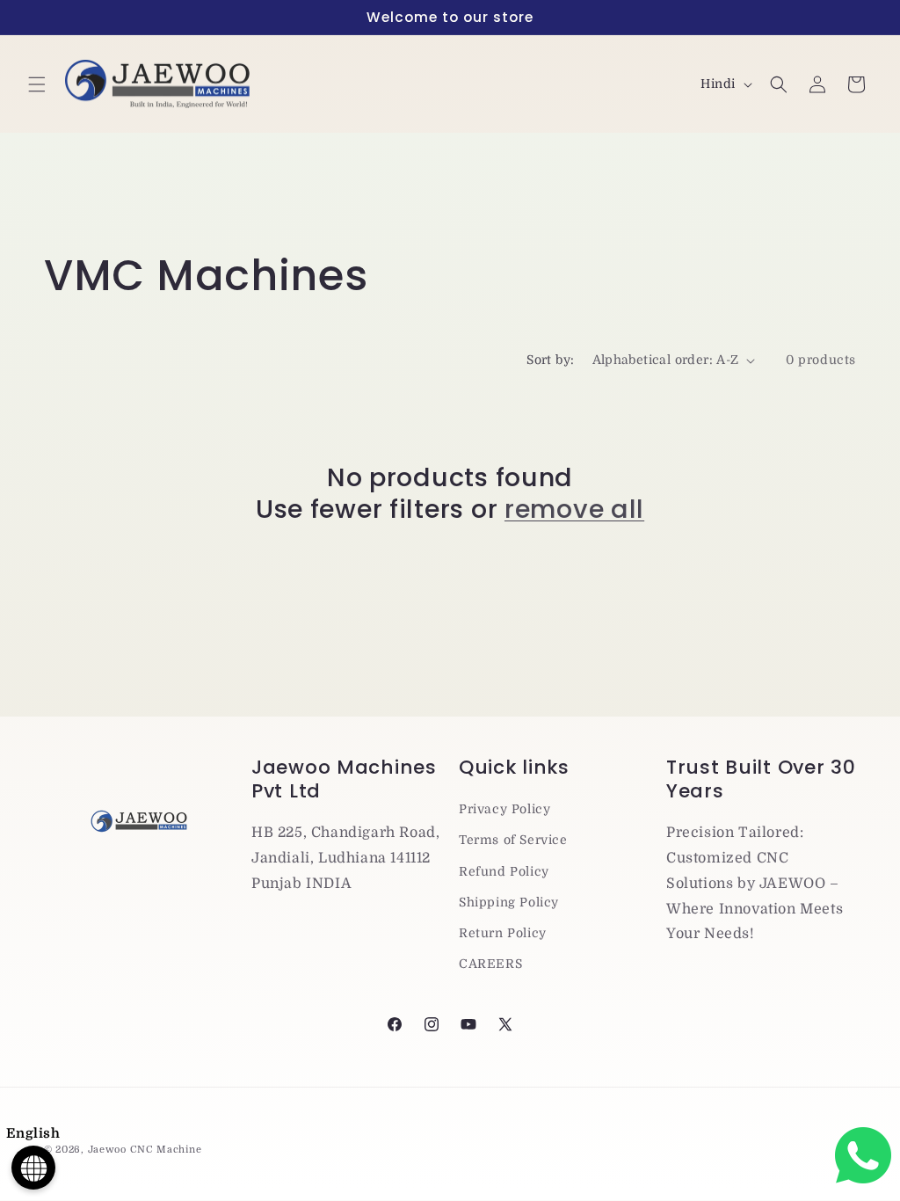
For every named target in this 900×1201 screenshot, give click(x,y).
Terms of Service (513, 840)
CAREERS (490, 964)
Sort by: (550, 360)
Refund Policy (504, 871)
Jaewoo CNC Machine (145, 1149)
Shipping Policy (509, 902)
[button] (37, 84)
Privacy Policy (504, 809)
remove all (574, 509)
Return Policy (503, 933)
